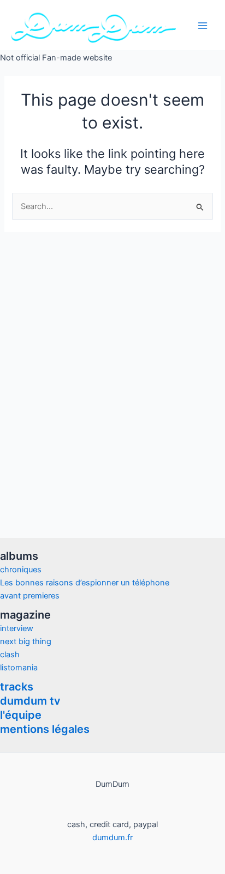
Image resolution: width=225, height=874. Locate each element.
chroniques (21, 569)
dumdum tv (30, 700)
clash (10, 654)
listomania (19, 668)
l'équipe (21, 715)
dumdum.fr (112, 837)
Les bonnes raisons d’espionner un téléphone (84, 583)
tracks (16, 686)
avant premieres (30, 596)
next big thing (25, 641)
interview (16, 628)
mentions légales (45, 729)
